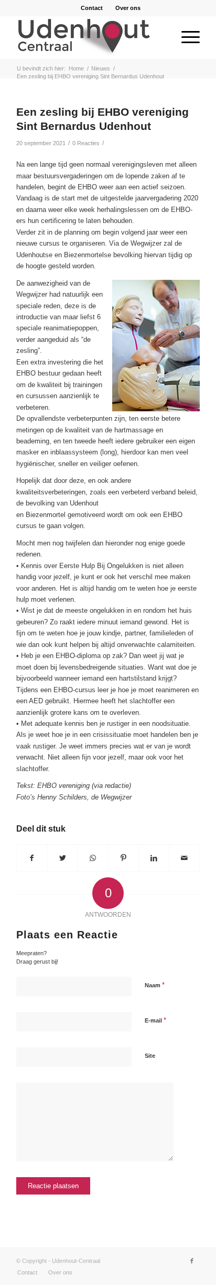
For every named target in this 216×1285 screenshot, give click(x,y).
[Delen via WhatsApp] (93, 858)
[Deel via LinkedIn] (154, 858)
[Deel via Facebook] (32, 858)
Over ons (128, 8)
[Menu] (185, 37)
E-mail (155, 1020)
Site (150, 1056)
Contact (92, 8)
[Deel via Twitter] (63, 858)
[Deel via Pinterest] (123, 858)
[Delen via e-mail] (184, 858)
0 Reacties (86, 143)
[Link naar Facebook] (192, 1261)
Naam (155, 985)
